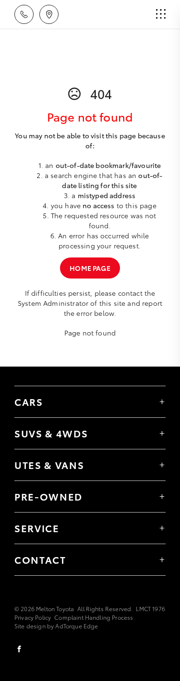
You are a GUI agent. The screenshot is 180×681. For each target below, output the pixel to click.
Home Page (90, 268)
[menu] (161, 14)
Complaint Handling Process (93, 617)
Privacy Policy (32, 617)
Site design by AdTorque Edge (56, 626)
